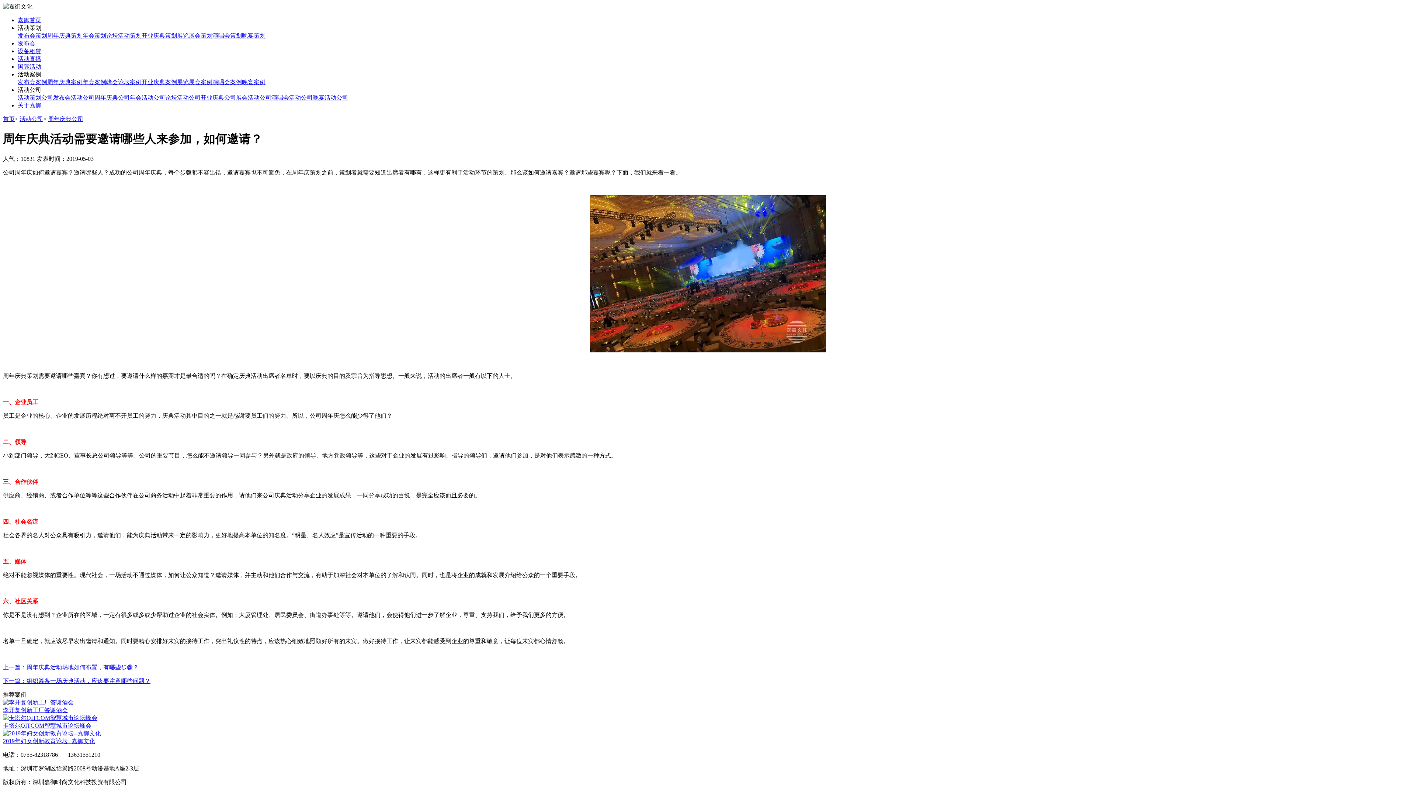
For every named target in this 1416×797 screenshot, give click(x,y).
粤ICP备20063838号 (153, 782)
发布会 (26, 43)
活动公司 (31, 119)
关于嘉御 (29, 105)
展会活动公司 (253, 97)
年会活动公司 (147, 97)
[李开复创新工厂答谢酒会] (38, 702)
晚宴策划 (254, 35)
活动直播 (29, 59)
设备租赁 (29, 51)
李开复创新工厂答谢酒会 (35, 710)
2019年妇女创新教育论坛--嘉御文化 (49, 741)
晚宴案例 (254, 82)
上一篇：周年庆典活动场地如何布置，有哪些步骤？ (71, 667)
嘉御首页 (29, 20)
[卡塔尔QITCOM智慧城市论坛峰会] (50, 718)
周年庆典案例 (65, 82)
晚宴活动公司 (330, 97)
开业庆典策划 (159, 35)
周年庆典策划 (65, 35)
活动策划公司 (35, 97)
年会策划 (94, 35)
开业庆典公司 (218, 97)
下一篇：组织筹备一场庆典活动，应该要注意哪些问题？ (76, 681)
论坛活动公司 (183, 97)
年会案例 (94, 82)
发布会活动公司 (73, 97)
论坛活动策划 (124, 35)
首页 (9, 119)
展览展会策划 (194, 35)
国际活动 (29, 66)
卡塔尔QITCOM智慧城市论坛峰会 (47, 725)
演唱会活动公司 (292, 97)
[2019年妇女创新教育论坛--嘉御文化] (52, 733)
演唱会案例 (227, 82)
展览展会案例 (194, 82)
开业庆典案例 (159, 82)
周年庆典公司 (112, 97)
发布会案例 (32, 82)
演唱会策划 (227, 35)
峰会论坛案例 (124, 82)
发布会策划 (32, 35)
